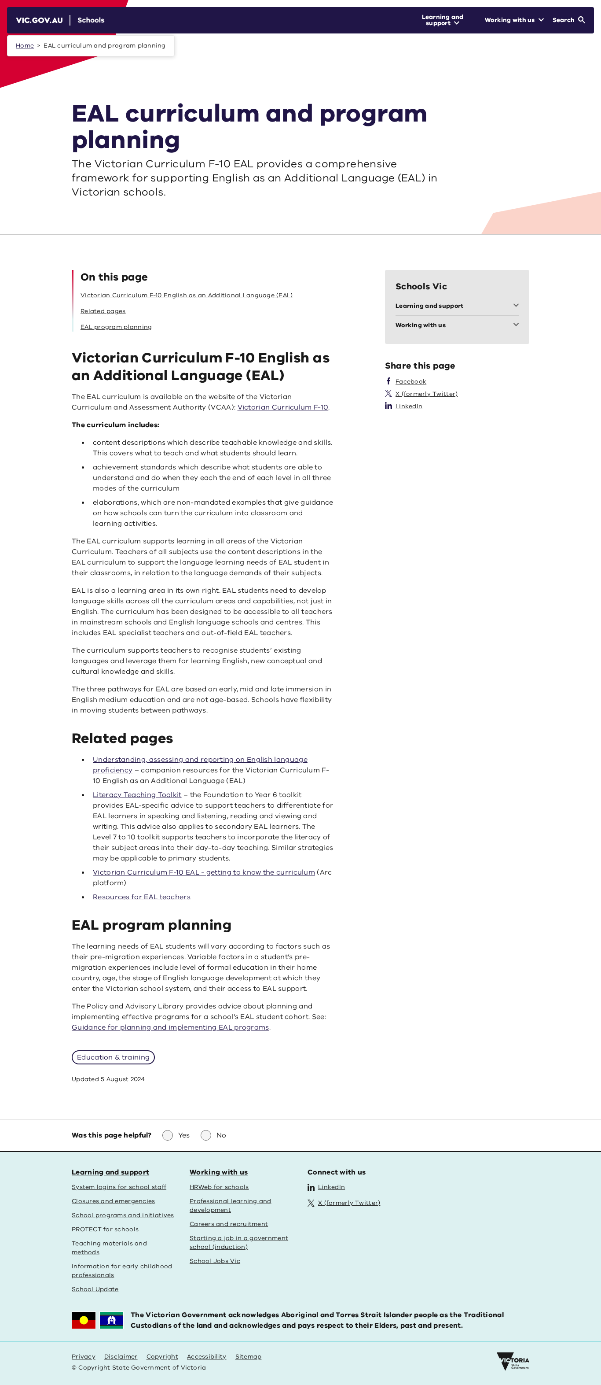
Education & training (113, 1057)
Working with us (219, 1172)
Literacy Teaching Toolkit (137, 795)
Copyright (162, 1356)
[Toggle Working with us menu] (517, 325)
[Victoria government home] (513, 1361)
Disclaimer (121, 1356)
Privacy (83, 1356)
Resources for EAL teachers (142, 897)
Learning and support (110, 1172)
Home (25, 45)
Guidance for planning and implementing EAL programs (170, 1027)
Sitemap (248, 1356)
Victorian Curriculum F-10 (283, 407)
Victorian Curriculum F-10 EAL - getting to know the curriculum (204, 872)
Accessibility (207, 1356)
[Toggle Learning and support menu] (517, 306)
